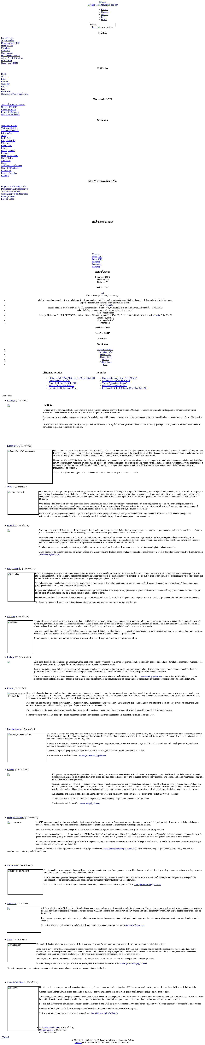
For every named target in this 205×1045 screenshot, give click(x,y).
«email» (109, 305)
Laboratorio (6, 170)
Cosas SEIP (105, 357)
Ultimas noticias (46, 1030)
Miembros (5, 48)
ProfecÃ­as (5, 138)
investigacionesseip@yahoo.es (92, 755)
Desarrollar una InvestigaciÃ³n (14, 189)
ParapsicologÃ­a (8, 140)
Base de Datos (7, 199)
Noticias (104, 14)
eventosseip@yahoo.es (151, 676)
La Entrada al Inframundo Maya (63, 388)
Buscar (4, 86)
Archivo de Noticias (10, 130)
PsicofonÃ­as (6, 133)
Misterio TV (105, 354)
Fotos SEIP (97, 254)
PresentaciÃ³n (7, 38)
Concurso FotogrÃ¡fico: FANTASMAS (119, 378)
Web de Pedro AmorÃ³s (59, 380)
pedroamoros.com (9, 125)
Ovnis (3, 135)
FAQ (3, 89)
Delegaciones (7, 45)
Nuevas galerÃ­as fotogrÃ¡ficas (14, 94)
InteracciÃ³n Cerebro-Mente (114, 385)
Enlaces (104, 9)
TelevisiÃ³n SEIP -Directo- (13, 104)
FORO (104, 19)
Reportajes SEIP (8, 109)
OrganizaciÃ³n (7, 40)
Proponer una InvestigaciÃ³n (13, 186)
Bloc (3, 79)
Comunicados (7, 53)
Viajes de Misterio (9, 128)
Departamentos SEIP (10, 43)
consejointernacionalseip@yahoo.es (118, 848)
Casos (3, 163)
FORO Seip (6, 60)
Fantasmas (96, 261)
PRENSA (5, 50)
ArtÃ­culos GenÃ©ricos (11, 165)
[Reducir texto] (102, 5)
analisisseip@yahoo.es (50, 554)
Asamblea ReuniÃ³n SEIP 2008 (63, 383)
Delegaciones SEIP (9, 155)
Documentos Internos (10, 55)
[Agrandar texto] (93, 5)
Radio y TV (6, 145)
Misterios (5, 143)
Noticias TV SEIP (9, 107)
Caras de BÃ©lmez (9, 168)
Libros (4, 148)
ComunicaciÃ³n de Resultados (14, 194)
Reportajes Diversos (10, 112)
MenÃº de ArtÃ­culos (10, 114)
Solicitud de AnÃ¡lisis (10, 191)
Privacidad (5, 91)
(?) (102, 293)
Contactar (105, 12)
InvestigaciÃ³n (105, 352)
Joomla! (78, 1042)
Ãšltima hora (105, 362)
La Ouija (5, 175)
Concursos (5, 160)
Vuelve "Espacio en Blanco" (61, 385)
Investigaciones (8, 150)
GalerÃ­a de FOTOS (10, 63)
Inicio (103, 17)
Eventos (4, 153)
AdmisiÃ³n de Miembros (12, 58)
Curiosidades (7, 158)
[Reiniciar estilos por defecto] (112, 5)
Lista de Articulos (9, 173)
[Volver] (5, 1037)
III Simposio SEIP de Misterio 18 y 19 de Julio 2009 (72, 378)
